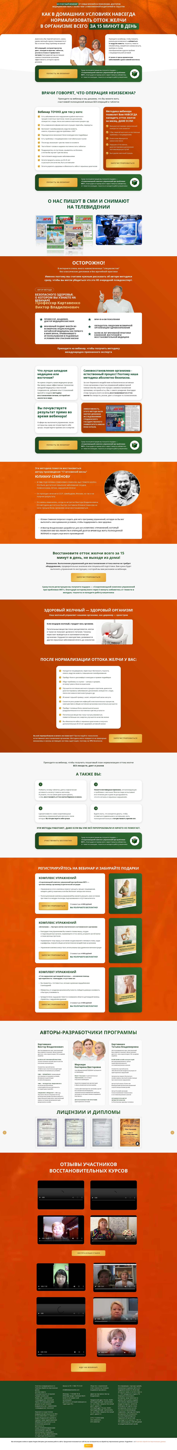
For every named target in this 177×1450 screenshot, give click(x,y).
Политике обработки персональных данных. (151, 1441)
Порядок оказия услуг (42, 1396)
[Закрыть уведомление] (176, 1439)
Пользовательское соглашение (45, 1394)
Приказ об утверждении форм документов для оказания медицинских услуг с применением (46, 1404)
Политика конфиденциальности (45, 1386)
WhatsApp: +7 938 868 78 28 (71, 1394)
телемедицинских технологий (44, 1408)
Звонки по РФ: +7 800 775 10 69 (72, 1386)
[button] (47, 1133)
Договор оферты (40, 1392)
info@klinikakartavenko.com (71, 1390)
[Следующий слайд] (172, 1132)
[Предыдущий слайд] (4, 1132)
